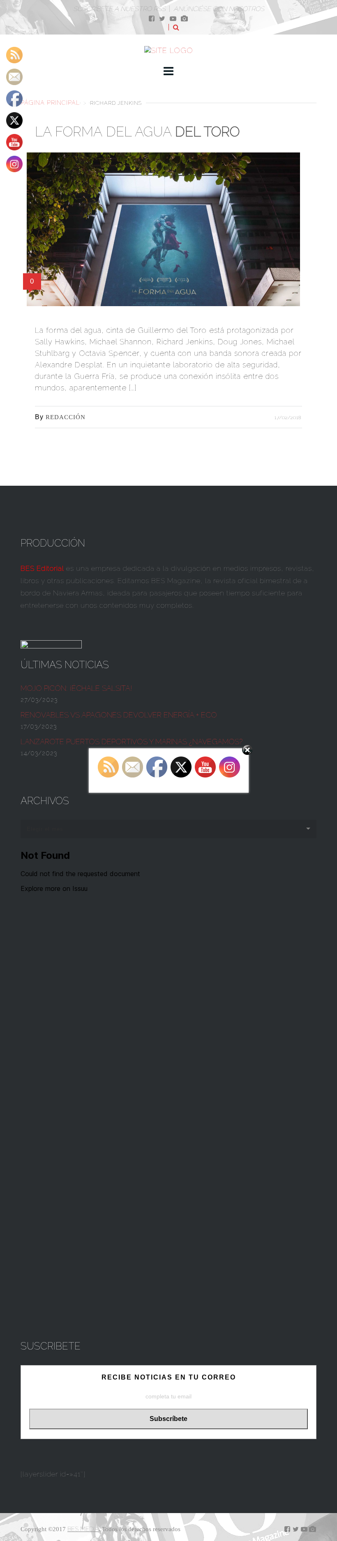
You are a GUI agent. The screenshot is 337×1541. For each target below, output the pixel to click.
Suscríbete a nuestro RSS (119, 9)
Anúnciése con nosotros (218, 9)
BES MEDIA (83, 1529)
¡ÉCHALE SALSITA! (76, 688)
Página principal (50, 102)
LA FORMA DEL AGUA (137, 132)
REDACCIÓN (65, 417)
